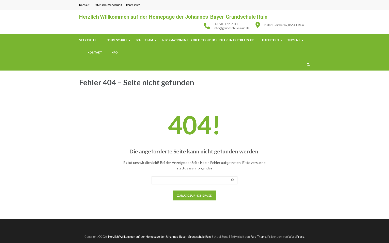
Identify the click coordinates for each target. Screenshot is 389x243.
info (114, 52)
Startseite (87, 40)
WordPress (296, 236)
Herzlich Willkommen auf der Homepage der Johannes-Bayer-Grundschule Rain (173, 17)
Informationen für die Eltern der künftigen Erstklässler (207, 40)
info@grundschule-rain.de (231, 28)
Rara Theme (258, 236)
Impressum (133, 4)
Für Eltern (270, 40)
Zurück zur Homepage (194, 195)
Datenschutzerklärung (108, 4)
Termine (293, 40)
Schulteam (144, 40)
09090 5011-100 (225, 24)
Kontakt (84, 4)
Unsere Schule (116, 40)
